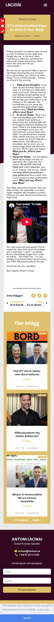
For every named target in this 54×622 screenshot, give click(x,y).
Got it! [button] (27, 618)
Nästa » (37, 520)
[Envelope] (2, 25)
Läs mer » (27, 379)
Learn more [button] (43, 609)
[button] (45, 5)
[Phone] (2, 30)
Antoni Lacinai (27, 539)
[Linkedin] (2, 20)
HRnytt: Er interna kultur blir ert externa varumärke (27, 498)
